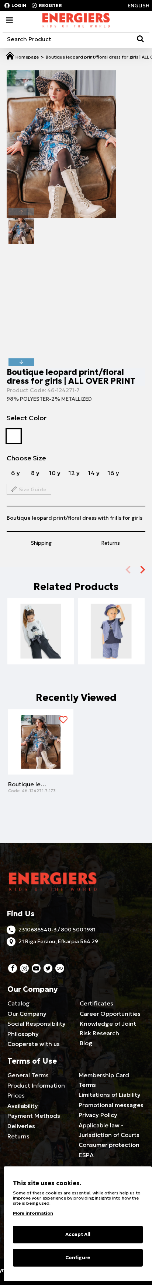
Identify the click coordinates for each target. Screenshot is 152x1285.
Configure (77, 1257)
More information (33, 1213)
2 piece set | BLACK (40, 637)
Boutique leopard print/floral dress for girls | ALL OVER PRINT (27, 784)
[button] (14, 136)
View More (41, 648)
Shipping (41, 543)
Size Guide (32, 489)
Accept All (77, 1234)
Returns (110, 543)
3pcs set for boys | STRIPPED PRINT (111, 637)
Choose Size (26, 458)
